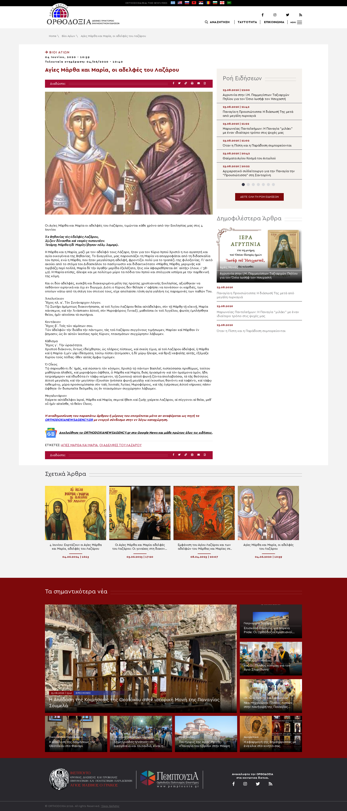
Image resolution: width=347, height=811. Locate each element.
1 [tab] (243, 184)
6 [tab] (268, 184)
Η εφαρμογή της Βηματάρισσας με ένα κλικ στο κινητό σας (270, 744)
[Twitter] (283, 15)
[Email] (198, 83)
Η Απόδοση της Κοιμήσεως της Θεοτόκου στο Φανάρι (72, 744)
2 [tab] (248, 184)
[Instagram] (270, 15)
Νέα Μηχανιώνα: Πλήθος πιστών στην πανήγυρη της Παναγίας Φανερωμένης (268, 705)
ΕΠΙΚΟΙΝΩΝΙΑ (274, 22)
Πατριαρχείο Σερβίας (257, 623)
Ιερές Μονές (83, 693)
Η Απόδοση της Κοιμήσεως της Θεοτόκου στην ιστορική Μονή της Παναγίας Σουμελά (134, 702)
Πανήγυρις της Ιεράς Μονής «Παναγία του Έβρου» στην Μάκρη (204, 744)
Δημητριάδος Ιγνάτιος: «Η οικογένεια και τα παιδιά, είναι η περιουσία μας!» (138, 744)
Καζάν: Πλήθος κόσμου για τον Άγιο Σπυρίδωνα (267, 667)
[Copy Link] (186, 83)
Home (52, 36)
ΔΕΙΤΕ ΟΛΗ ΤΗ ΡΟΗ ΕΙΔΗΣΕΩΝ (259, 196)
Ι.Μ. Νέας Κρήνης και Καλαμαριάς (266, 698)
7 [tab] (273, 184)
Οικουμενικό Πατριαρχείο (66, 737)
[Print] (192, 83)
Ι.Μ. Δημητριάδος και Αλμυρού (134, 737)
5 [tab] (263, 184)
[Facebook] (257, 15)
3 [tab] (253, 184)
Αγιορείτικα (251, 737)
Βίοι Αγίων (68, 36)
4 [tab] (258, 184)
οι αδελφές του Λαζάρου (120, 445)
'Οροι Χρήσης (110, 806)
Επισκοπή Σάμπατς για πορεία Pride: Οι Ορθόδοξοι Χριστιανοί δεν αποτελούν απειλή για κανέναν (270, 630)
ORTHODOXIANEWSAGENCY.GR (69, 419)
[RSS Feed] (296, 15)
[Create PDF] (205, 83)
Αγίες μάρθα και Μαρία (79, 445)
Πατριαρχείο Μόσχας (257, 660)
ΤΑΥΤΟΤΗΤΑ (247, 22)
